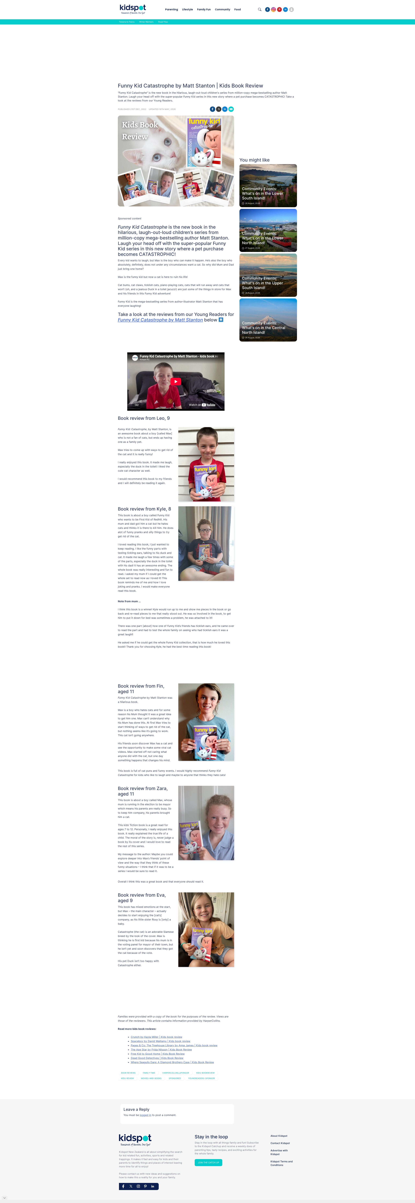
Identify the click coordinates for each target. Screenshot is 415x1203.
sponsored (175, 1078)
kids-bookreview (205, 1073)
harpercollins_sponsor (175, 1073)
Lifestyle (187, 9)
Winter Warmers (146, 22)
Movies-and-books (151, 1078)
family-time (149, 1073)
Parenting (171, 9)
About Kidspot (279, 1135)
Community (222, 9)
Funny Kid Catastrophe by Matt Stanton (160, 320)
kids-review (127, 1078)
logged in (145, 1115)
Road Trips (163, 22)
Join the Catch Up (208, 1162)
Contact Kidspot (280, 1143)
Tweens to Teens (126, 22)
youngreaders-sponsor (201, 1078)
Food (237, 9)
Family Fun (204, 9)
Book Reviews (128, 1073)
